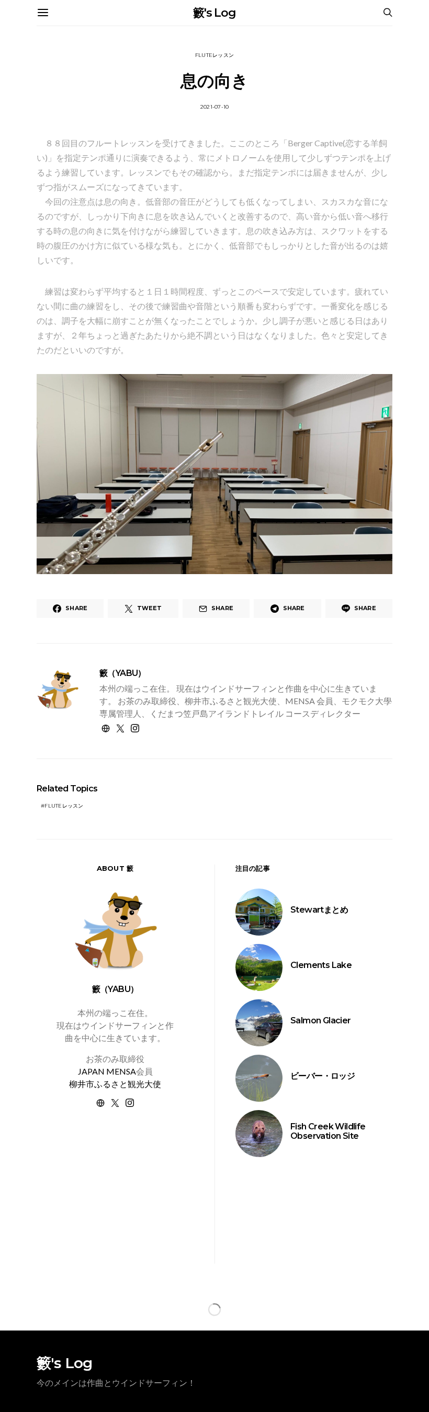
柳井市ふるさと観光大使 (115, 1084)
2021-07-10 (214, 106)
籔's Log (214, 13)
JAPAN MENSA (107, 1071)
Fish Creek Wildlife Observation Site (328, 1131)
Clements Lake (321, 965)
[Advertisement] (115, 1198)
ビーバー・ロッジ (322, 1076)
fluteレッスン (214, 55)
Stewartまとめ (319, 910)
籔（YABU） (122, 673)
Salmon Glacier (320, 1020)
